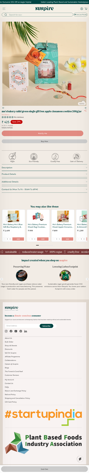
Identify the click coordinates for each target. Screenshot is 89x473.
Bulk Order (9, 342)
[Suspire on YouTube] (16, 331)
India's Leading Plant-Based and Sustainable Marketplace (57, 2)
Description (7, 167)
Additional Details (10, 181)
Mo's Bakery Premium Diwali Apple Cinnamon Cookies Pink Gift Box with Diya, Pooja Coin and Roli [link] (62, 225)
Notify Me (42, 133)
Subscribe (47, 326)
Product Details (9, 174)
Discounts (8, 349)
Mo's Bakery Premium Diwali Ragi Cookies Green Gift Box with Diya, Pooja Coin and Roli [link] (37, 225)
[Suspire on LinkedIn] (25, 331)
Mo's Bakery (5, 115)
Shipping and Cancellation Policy (17, 398)
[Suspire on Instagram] (6, 331)
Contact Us (9, 383)
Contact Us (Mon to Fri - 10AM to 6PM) (20, 189)
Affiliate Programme (12, 356)
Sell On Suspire (10, 353)
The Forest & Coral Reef (14, 371)
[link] (13, 216)
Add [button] (18, 239)
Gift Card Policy (11, 402)
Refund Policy (10, 394)
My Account (9, 379)
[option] (22, 279)
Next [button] (87, 279)
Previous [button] (2, 279)
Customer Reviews (12, 375)
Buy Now (44, 141)
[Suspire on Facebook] (11, 331)
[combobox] (40, 14)
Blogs (7, 368)
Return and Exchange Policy (15, 391)
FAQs (7, 387)
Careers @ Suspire (11, 364)
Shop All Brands (11, 345)
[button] (8, 117)
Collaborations (10, 360)
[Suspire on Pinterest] (20, 331)
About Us (8, 338)
